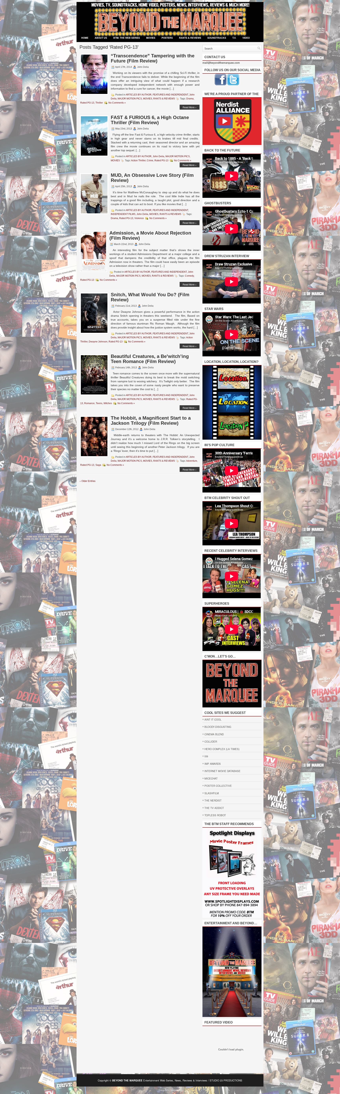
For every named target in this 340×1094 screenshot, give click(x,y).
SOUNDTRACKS (216, 37)
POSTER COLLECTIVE (218, 786)
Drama (190, 98)
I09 (206, 756)
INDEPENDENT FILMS (123, 214)
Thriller (99, 102)
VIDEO (246, 37)
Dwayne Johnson (98, 341)
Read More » (190, 107)
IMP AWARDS (212, 764)
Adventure (191, 460)
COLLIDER (210, 741)
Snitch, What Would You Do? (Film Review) (150, 297)
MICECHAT (211, 778)
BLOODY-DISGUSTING (217, 727)
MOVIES (150, 37)
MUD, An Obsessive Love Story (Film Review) (152, 177)
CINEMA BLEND (214, 734)
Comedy (189, 275)
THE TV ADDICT (214, 808)
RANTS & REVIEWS (190, 37)
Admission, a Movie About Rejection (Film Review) (150, 235)
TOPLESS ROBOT (215, 815)
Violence (139, 218)
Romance (89, 403)
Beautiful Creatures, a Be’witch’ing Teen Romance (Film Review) (150, 359)
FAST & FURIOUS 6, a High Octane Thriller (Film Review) (150, 120)
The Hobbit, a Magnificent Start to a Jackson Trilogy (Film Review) (151, 420)
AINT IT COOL (212, 719)
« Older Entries (87, 480)
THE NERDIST (213, 800)
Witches (107, 403)
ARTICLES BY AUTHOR (139, 94)
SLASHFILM (211, 793)
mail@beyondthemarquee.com (221, 62)
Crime (150, 160)
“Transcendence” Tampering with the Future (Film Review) (152, 58)
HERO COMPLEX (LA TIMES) (221, 749)
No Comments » (117, 102)
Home (84, 37)
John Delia (158, 156)
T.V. (234, 37)
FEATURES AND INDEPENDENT (170, 94)
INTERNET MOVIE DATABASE (222, 771)
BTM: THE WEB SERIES (126, 37)
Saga (98, 465)
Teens (99, 403)
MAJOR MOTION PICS (130, 98)
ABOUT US (101, 37)
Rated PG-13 (87, 102)
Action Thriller (138, 160)
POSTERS (167, 37)
